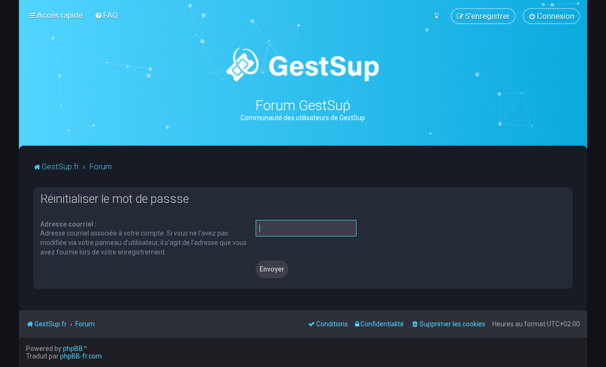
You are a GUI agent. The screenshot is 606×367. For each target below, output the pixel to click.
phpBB (73, 348)
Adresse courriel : (68, 224)
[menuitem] (106, 15)
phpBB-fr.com (81, 356)
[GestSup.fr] (302, 65)
